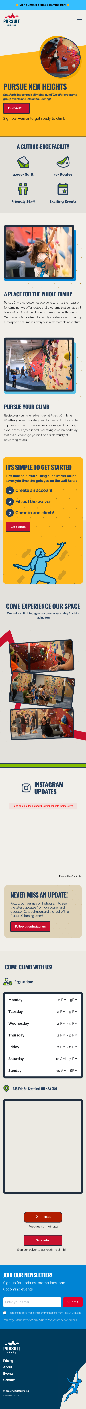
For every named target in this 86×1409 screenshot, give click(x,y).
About (7, 1367)
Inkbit (16, 1395)
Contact (9, 1380)
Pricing (8, 1361)
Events (8, 1373)
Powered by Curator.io (70, 876)
